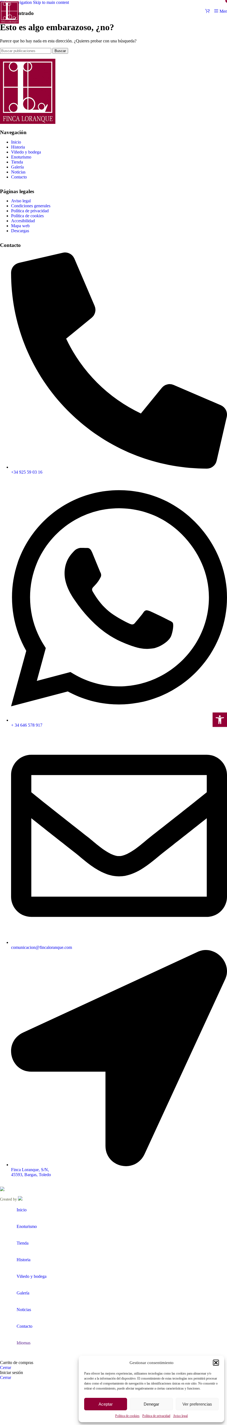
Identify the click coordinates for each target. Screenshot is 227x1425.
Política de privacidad (156, 1416)
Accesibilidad (23, 220)
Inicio (16, 142)
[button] (220, 719)
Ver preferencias (197, 1404)
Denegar (151, 1404)
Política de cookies (127, 1416)
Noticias (18, 172)
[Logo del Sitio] (9, 23)
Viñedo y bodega (26, 152)
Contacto (19, 177)
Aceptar (106, 1404)
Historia (18, 147)
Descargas (20, 230)
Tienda (17, 162)
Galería (17, 167)
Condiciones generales (30, 205)
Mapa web (20, 225)
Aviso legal (180, 1416)
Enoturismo (21, 157)
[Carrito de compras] (207, 11)
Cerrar (5, 1367)
